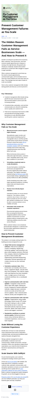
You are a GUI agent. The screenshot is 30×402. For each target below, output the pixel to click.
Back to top (15, 394)
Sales (3, 36)
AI (6, 36)
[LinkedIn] (15, 390)
